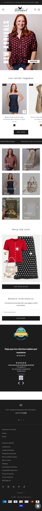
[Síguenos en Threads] (14, 487)
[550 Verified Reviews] (21, 341)
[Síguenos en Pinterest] (19, 487)
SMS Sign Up (6, 480)
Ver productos (21, 286)
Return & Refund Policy (9, 457)
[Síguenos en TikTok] (24, 487)
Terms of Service (7, 477)
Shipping (5, 464)
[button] (19, 383)
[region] (21, 410)
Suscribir (21, 318)
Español (20, 493)
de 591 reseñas (21, 358)
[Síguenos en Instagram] (8, 487)
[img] (21, 355)
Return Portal (6, 460)
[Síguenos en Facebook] (3, 487)
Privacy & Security (8, 474)
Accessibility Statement (9, 470)
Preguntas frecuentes (9, 453)
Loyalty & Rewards (8, 450)
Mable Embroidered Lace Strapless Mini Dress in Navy (14, 118)
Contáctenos (6, 447)
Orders (4, 433)
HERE (25, 413)
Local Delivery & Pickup (9, 467)
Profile (4, 437)
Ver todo (21, 132)
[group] (21, 42)
